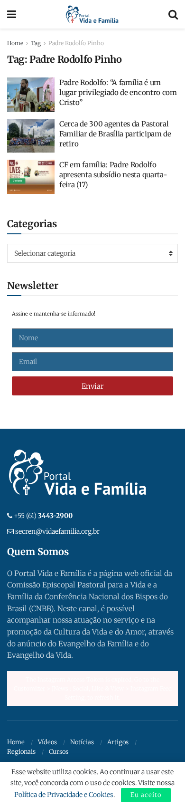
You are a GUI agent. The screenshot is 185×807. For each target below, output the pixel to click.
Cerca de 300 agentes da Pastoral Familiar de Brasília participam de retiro (115, 133)
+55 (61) (43, 515)
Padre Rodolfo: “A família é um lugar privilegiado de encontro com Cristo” (118, 92)
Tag (36, 43)
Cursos (58, 752)
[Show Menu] (11, 14)
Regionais (21, 752)
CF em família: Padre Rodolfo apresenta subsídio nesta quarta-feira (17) (113, 174)
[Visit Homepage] (92, 14)
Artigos (118, 742)
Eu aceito (145, 795)
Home (15, 43)
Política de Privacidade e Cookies (63, 794)
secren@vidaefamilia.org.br (57, 531)
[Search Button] (173, 14)
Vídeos (47, 742)
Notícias (82, 742)
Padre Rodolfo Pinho (76, 43)
